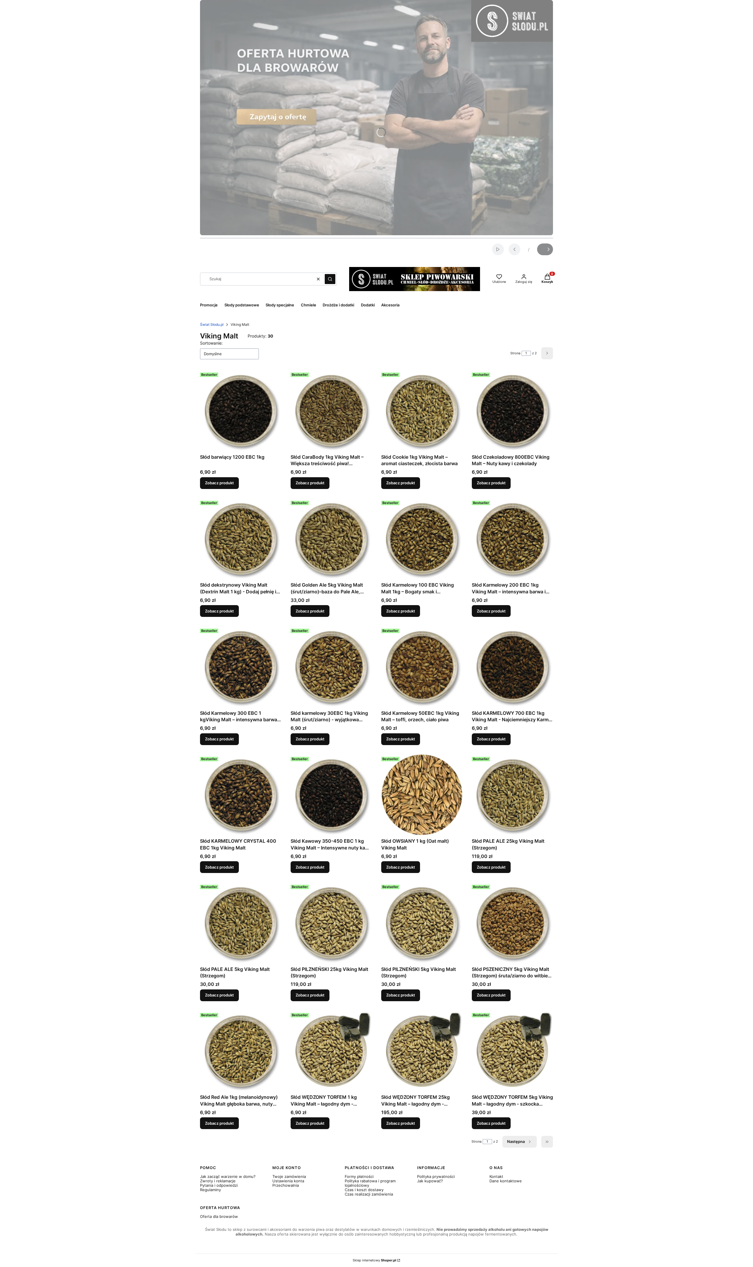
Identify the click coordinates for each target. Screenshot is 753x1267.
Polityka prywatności (436, 1176)
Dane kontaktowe (505, 1180)
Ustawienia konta (288, 1180)
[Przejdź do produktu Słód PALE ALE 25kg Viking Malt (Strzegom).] (512, 795)
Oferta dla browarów (219, 1216)
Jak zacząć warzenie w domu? (228, 1176)
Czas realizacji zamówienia (369, 1194)
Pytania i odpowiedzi (219, 1185)
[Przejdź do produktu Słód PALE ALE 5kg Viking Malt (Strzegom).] (240, 923)
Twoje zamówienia (289, 1176)
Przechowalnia (285, 1185)
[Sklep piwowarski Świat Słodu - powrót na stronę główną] (414, 279)
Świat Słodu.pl (212, 324)
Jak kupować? (430, 1180)
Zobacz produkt (219, 482)
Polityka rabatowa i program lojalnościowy (370, 1183)
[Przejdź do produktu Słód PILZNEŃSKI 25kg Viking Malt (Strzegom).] (331, 923)
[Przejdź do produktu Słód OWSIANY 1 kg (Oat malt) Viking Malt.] (421, 795)
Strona (515, 353)
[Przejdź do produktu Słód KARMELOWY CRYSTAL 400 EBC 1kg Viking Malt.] (240, 795)
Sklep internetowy (374, 1260)
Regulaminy (210, 1189)
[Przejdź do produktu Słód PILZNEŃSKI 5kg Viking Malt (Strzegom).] (421, 923)
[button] (330, 279)
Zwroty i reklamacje (218, 1180)
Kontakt (496, 1176)
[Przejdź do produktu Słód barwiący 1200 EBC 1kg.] (240, 410)
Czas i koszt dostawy (364, 1189)
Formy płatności (359, 1176)
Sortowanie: (211, 342)
